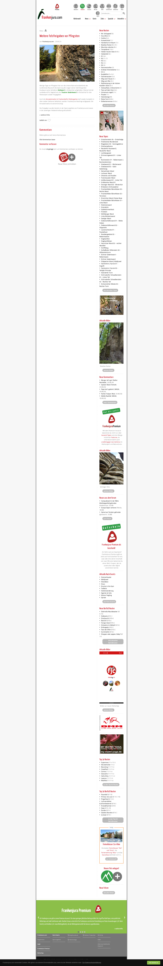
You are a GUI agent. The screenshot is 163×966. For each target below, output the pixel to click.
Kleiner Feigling (106, 595)
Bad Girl (104, 620)
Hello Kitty (104, 776)
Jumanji (103, 815)
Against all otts (106, 593)
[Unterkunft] (108, 6)
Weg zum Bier (106, 81)
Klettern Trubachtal (89, 935)
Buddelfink (104, 74)
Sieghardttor (105, 239)
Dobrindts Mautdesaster (109, 611)
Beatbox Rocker (106, 45)
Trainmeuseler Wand (108, 178)
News (87, 19)
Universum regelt (107, 92)
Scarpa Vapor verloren (108, 508)
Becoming (104, 767)
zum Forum (107, 518)
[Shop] (122, 6)
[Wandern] (75, 6)
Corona (103, 771)
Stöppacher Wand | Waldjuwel (111, 261)
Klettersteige (73, 940)
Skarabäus (104, 582)
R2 (102, 58)
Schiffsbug (104, 248)
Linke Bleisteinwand (108, 216)
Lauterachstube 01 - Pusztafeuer (107, 231)
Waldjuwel (104, 579)
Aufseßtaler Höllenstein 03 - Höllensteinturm (110, 251)
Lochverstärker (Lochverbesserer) (105, 802)
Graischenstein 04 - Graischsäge (112, 139)
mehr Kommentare (110, 402)
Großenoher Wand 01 (108, 182)
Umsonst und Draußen (108, 175)
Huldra (103, 38)
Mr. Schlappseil (106, 33)
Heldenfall (104, 54)
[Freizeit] (89, 6)
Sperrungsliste (57, 940)
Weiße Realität (106, 396)
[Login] (98, 14)
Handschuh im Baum (108, 42)
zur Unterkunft (111, 859)
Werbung (100, 935)
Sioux (103, 584)
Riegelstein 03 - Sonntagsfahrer (112, 144)
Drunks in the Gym (107, 586)
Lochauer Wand (106, 173)
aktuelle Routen (109, 105)
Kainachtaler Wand (107, 171)
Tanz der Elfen (106, 629)
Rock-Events (56, 935)
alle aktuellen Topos (110, 290)
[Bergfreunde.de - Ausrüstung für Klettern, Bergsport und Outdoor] (111, 130)
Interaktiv (121, 19)
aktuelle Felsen (109, 893)
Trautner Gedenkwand (68, 92)
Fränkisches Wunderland (109, 142)
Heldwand (61, 90)
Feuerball (104, 794)
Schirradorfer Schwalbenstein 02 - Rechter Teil (110, 280)
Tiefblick (104, 588)
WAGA (117, 389)
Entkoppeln (105, 627)
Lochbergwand (106, 153)
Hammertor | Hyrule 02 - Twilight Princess (108, 269)
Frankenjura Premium (43, 948)
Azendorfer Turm (107, 273)
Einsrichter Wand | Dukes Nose (111, 198)
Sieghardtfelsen (106, 241)
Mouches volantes (107, 47)
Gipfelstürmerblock (107, 209)
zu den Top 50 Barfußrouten (113, 820)
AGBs (99, 940)
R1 (102, 56)
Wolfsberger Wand (107, 214)
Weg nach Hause (107, 79)
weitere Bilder (108, 370)
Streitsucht (105, 618)
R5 (102, 65)
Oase (103, 808)
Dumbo (103, 810)
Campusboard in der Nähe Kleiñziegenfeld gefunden (109, 502)
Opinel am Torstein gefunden (111, 512)
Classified (104, 769)
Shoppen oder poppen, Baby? (111, 634)
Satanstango (105, 97)
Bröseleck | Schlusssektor (109, 187)
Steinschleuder (106, 577)
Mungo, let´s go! (106, 380)
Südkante (104, 616)
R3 (102, 61)
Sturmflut (104, 36)
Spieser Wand (105, 385)
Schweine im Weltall (108, 625)
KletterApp (40, 953)
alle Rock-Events (109, 602)
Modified (104, 780)
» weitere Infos (45, 115)
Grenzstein (105, 207)
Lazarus (103, 778)
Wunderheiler (105, 765)
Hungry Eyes (105, 623)
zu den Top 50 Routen (111, 784)
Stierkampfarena (107, 146)
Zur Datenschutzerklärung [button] (91, 962)
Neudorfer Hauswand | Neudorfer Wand (107, 149)
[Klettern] (82, 6)
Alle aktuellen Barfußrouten (113, 641)
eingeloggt (49, 149)
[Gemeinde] (115, 6)
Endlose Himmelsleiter (108, 70)
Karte (94, 19)
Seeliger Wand (106, 218)
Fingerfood (104, 799)
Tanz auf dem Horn (107, 90)
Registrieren (40, 940)
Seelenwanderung (107, 591)
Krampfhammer (106, 806)
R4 (102, 63)
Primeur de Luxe (106, 797)
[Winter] (95, 6)
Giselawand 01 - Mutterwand (111, 164)
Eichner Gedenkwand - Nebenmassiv (108, 255)
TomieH (113, 385)
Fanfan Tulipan (106, 394)
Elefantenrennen (107, 101)
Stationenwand (106, 205)
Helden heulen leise (108, 52)
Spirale (103, 597)
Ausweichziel (105, 40)
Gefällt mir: (43, 120)
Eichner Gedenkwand (108, 259)
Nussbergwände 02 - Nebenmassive (107, 235)
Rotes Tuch (105, 99)
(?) (102, 72)
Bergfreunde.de (73, 935)
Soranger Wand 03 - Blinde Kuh (112, 184)
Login (38, 944)
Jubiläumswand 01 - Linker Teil (111, 180)
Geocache (104, 774)
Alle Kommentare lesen (47, 139)
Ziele (102, 19)
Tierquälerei (105, 49)
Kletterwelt (77, 19)
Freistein (104, 212)
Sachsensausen (106, 76)
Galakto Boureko (106, 812)
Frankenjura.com (48, 41)
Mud (113, 394)
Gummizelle (105, 632)
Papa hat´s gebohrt (107, 389)
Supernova (104, 762)
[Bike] (102, 6)
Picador (103, 94)
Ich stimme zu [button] (153, 962)
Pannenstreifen (106, 67)
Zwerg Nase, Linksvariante (110, 88)
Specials (110, 19)
